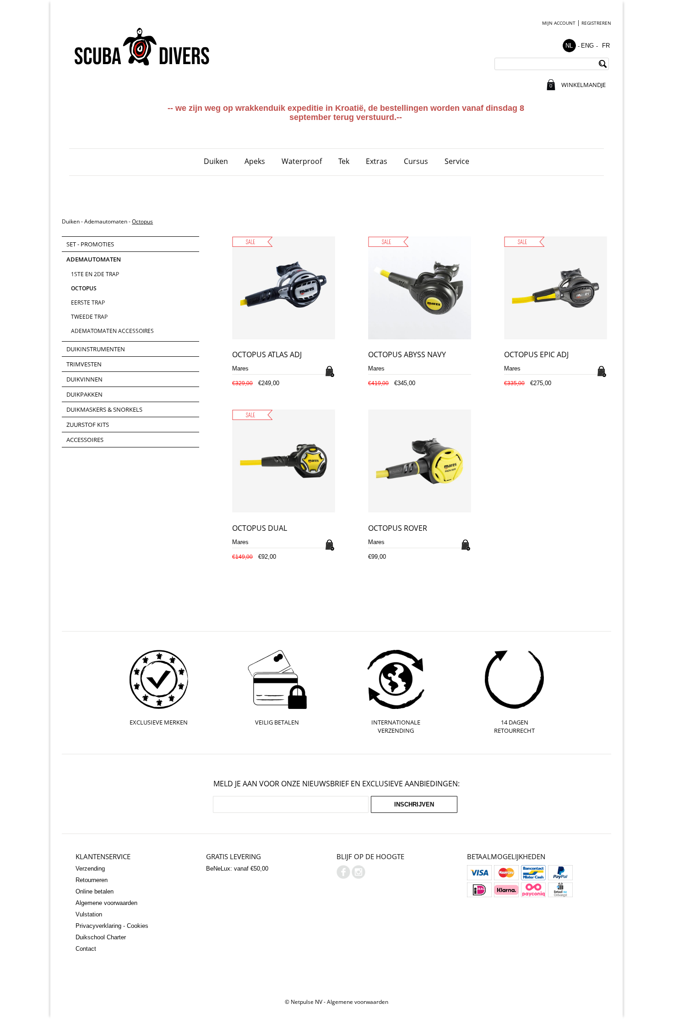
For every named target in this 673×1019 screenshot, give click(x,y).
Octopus (142, 221)
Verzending (90, 868)
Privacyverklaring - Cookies (112, 925)
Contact (86, 948)
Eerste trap (88, 302)
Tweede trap (89, 317)
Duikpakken (84, 394)
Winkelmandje (583, 85)
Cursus (416, 161)
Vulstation (89, 914)
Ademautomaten (105, 221)
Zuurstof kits (87, 424)
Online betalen (95, 891)
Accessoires (84, 440)
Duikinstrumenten (95, 349)
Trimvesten (84, 364)
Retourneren (92, 880)
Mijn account (558, 23)
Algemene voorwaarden (106, 902)
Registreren (596, 23)
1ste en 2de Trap (95, 274)
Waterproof (302, 161)
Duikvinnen (84, 379)
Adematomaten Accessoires (112, 331)
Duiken (216, 161)
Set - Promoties (90, 244)
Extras (376, 161)
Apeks (254, 161)
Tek (343, 161)
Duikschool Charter (101, 937)
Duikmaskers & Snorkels (104, 409)
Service (457, 161)
